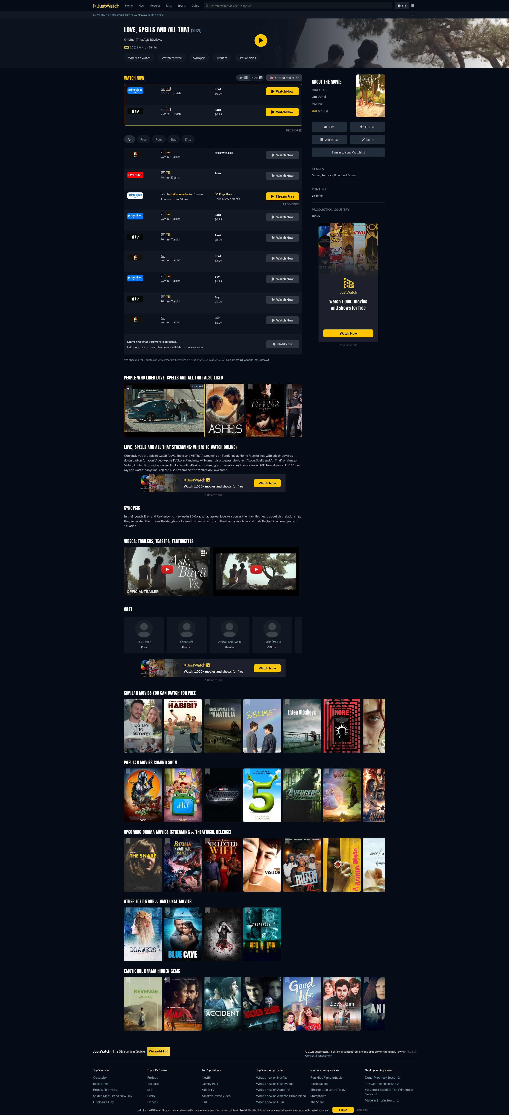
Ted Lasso (153, 1083)
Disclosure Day (103, 1102)
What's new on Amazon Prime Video (281, 1096)
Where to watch (139, 58)
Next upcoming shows (378, 1070)
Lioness (152, 1102)
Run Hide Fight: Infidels (326, 1077)
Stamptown (318, 1096)
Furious (152, 1077)
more (167, 429)
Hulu (205, 1102)
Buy (174, 139)
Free (143, 139)
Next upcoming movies (324, 1070)
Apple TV (208, 1089)
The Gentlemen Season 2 (382, 1083)
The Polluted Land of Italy (327, 1089)
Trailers (222, 58)
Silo (149, 1089)
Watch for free (172, 58)
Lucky (151, 1096)
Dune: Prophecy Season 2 (382, 1077)
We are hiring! (158, 1051)
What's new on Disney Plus (274, 1083)
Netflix (206, 1077)
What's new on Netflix (271, 1077)
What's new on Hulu (270, 1102)
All (130, 139)
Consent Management (318, 1055)
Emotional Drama (345, 175)
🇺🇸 (282, 77)
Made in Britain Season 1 (382, 1100)
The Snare (317, 1102)
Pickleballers (319, 1083)
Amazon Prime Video (216, 1096)
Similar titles (247, 58)
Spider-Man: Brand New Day (112, 1096)
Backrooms (100, 1083)
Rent (158, 139)
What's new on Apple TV (273, 1089)
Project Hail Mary (105, 1089)
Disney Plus (210, 1083)
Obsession (100, 1077)
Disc (188, 139)
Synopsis (199, 58)
